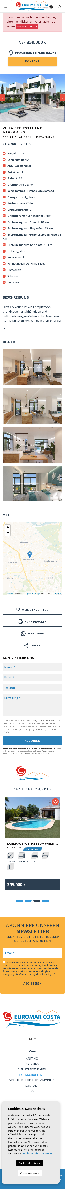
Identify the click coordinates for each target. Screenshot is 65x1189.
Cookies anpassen (30, 1173)
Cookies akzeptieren (30, 1163)
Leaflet (10, 593)
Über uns (32, 1064)
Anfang (32, 1059)
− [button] (7, 532)
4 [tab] (45, 901)
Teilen (35, 645)
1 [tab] (19, 901)
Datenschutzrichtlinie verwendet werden (20, 726)
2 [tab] (28, 901)
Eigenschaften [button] (30, 1075)
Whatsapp (35, 633)
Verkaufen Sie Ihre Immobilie (31, 1080)
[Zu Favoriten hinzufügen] (55, 801)
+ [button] (7, 527)
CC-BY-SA (56, 593)
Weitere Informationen (37, 1153)
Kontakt (32, 61)
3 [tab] (36, 901)
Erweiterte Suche (27, 26)
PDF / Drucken (35, 621)
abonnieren (32, 983)
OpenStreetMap (33, 593)
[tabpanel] (32, 846)
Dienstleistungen (31, 1069)
